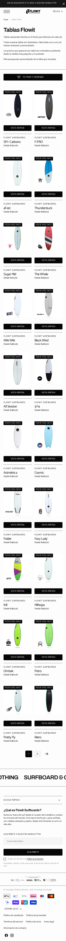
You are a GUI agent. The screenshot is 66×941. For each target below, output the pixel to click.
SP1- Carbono (12, 142)
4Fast (7, 208)
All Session (10, 406)
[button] (8, 11)
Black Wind (41, 340)
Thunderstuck (43, 208)
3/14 (37, 406)
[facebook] (6, 935)
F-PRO (38, 142)
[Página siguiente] (46, 754)
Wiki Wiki (9, 340)
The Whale (41, 274)
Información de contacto (15, 928)
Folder (7, 538)
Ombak (8, 671)
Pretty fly (9, 737)
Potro (38, 671)
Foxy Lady (41, 538)
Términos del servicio (13, 922)
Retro (37, 737)
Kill (5, 605)
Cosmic (39, 472)
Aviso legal (49, 922)
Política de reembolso (13, 915)
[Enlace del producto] (18, 105)
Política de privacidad (35, 858)
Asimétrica (10, 472)
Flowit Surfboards (21, 889)
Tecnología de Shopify (43, 889)
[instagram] (12, 935)
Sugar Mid (10, 274)
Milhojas (39, 605)
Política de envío (33, 922)
